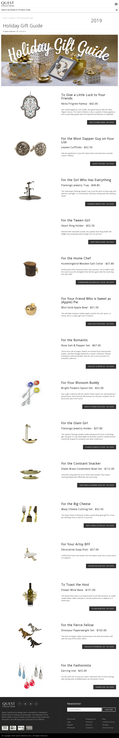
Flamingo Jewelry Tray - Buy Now (101, 204)
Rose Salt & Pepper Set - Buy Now (101, 366)
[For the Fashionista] (30, 675)
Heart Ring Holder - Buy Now (102, 242)
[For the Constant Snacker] (30, 473)
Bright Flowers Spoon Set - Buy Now (99, 407)
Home (5, 18)
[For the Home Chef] (30, 268)
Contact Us (89, 728)
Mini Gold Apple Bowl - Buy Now (101, 324)
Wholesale (71, 728)
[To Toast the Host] (30, 595)
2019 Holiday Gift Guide (25, 18)
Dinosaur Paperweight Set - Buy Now (99, 647)
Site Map (105, 725)
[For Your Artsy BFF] (30, 554)
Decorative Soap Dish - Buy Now (101, 566)
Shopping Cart (91, 719)
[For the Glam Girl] (30, 433)
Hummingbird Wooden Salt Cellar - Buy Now (96, 282)
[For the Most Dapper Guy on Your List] (30, 149)
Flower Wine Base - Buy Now (103, 609)
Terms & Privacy (108, 728)
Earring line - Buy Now (105, 687)
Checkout (89, 722)
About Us (89, 725)
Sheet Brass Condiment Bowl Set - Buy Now (97, 485)
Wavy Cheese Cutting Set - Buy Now (100, 526)
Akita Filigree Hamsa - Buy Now (101, 122)
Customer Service (108, 722)
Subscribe (109, 710)
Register (70, 725)
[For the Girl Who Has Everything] (30, 190)
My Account (71, 719)
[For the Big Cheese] (30, 514)
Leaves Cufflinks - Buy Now (103, 164)
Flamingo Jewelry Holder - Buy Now (99, 447)
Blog (103, 719)
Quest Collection (10, 31)
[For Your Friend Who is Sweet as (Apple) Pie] (30, 309)
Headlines (12, 18)
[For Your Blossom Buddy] (30, 393)
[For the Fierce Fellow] (30, 635)
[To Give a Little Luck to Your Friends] (30, 105)
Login (69, 722)
